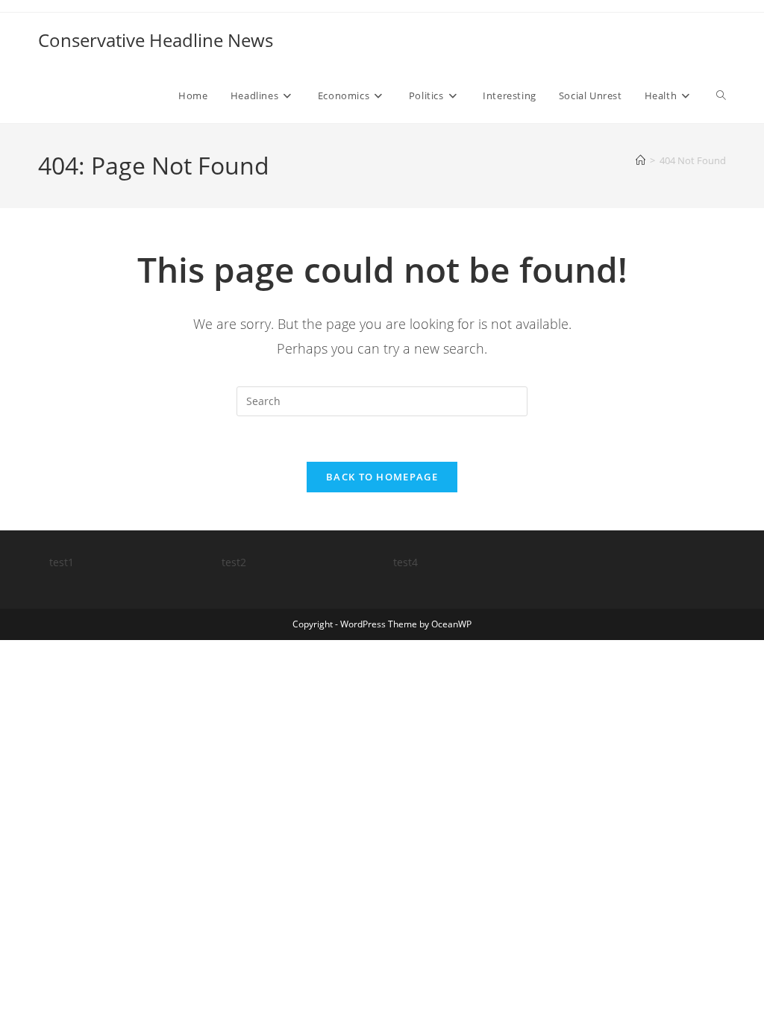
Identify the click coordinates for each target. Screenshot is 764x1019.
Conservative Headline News (155, 40)
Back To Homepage (382, 476)
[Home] (640, 160)
